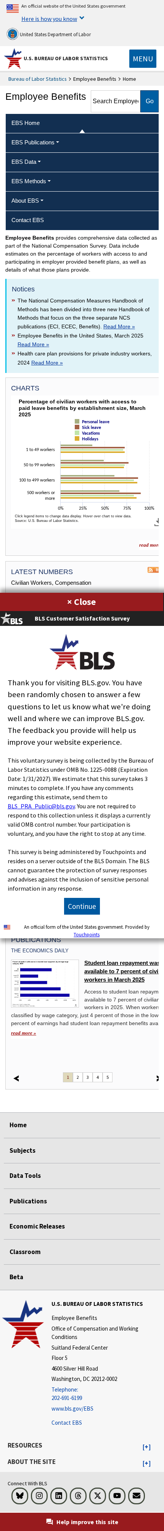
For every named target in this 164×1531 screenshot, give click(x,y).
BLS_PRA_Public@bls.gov (41, 806)
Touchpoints (87, 934)
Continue (82, 906)
